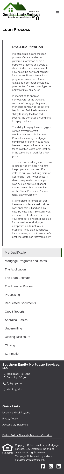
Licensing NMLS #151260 (16, 412)
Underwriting (13, 328)
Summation (12, 353)
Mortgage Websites (26, 456)
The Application (15, 269)
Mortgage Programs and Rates (26, 261)
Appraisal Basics (16, 320)
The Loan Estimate (18, 278)
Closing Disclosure (17, 337)
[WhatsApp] (51, 466)
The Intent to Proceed (19, 286)
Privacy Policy (10, 418)
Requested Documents (20, 303)
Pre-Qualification (16, 252)
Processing (12, 294)
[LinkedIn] (59, 466)
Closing (10, 345)
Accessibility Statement (15, 424)
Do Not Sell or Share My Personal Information (27, 435)
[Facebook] (43, 466)
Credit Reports (15, 311)
